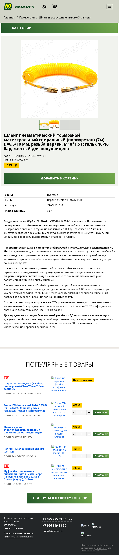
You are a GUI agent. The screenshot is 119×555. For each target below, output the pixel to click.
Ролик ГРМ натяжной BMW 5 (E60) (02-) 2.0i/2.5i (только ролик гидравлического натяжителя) (25, 407)
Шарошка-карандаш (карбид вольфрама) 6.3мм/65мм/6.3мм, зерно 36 (24, 386)
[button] (59, 28)
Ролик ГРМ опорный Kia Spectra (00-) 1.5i (24, 450)
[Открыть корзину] (54, 6)
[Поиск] (44, 6)
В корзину (101, 412)
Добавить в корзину (59, 178)
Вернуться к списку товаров (61, 498)
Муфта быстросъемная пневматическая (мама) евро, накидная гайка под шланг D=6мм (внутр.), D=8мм (23, 475)
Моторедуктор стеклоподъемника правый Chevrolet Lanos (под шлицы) (23, 429)
